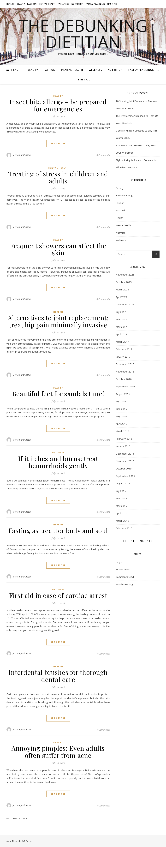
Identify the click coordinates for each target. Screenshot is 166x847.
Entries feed (123, 569)
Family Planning (95, 4)
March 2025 (122, 289)
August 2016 (123, 394)
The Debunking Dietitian (83, 33)
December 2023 (125, 304)
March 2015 (122, 520)
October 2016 (124, 379)
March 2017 (122, 341)
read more (58, 143)
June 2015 (121, 498)
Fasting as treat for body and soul (58, 530)
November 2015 (125, 461)
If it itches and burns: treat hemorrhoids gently (58, 462)
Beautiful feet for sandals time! (58, 393)
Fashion (32, 4)
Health (10, 4)
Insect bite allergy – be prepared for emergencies (58, 105)
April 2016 (121, 423)
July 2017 (121, 311)
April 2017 (121, 334)
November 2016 (125, 371)
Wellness (64, 4)
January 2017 (123, 356)
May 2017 (121, 326)
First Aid (112, 4)
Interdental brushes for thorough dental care (58, 676)
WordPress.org (124, 584)
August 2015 (123, 483)
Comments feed (125, 576)
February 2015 (124, 528)
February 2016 (124, 438)
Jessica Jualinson (22, 154)
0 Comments (103, 155)
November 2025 (125, 274)
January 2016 (123, 446)
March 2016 (122, 431)
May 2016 (121, 416)
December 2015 (125, 453)
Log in (119, 562)
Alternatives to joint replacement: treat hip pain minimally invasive (58, 321)
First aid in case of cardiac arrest (58, 595)
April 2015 (121, 513)
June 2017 (121, 319)
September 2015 (125, 476)
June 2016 (121, 408)
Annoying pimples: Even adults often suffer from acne (58, 751)
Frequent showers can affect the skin (58, 249)
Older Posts (18, 818)
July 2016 (121, 401)
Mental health (47, 4)
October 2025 (124, 282)
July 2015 (121, 491)
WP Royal (26, 841)
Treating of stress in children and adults (58, 177)
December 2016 (125, 364)
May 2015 (121, 505)
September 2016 (125, 386)
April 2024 (121, 297)
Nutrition (77, 4)
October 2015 (124, 468)
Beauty (21, 4)
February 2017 (124, 349)
